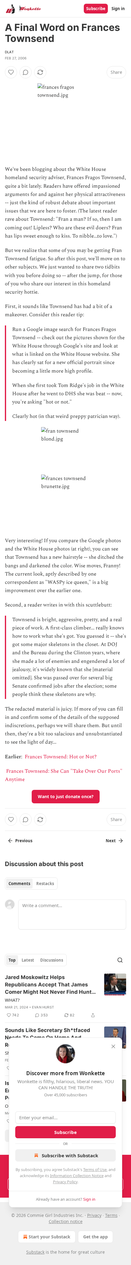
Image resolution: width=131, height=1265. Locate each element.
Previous (23, 840)
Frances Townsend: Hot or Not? (61, 757)
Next (111, 840)
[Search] (120, 960)
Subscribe (95, 8)
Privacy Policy (65, 1181)
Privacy (94, 1215)
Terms (111, 1215)
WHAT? (12, 1000)
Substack (35, 1252)
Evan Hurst (43, 1007)
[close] (113, 1046)
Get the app (95, 1237)
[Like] (11, 72)
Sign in (118, 8)
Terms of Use (95, 1169)
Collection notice (66, 1221)
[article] (65, 996)
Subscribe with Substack (70, 1155)
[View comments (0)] (25, 72)
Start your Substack (49, 1237)
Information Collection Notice (77, 1175)
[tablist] (31, 883)
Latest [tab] (28, 960)
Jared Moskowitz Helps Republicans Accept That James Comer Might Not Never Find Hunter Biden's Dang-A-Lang (51, 985)
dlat (9, 52)
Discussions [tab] (51, 960)
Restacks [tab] (45, 883)
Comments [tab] (19, 883)
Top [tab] (12, 960)
